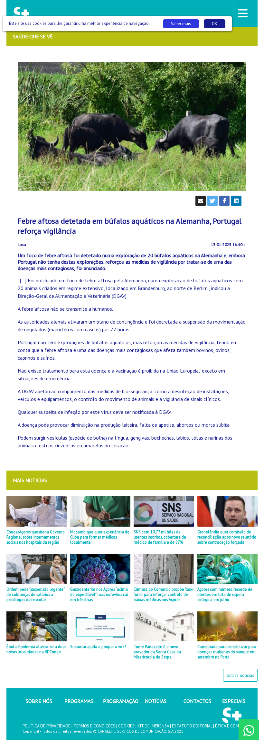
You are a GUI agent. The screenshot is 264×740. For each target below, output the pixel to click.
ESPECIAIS (233, 701)
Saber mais (181, 23)
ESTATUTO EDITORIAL (192, 726)
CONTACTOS (197, 701)
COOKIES (126, 726)
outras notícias (240, 675)
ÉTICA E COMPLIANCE (234, 726)
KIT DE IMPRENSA (153, 726)
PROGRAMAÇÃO (120, 701)
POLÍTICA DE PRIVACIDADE (47, 726)
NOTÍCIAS (155, 701)
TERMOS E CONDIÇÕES (94, 726)
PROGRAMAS (78, 701)
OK (214, 23)
